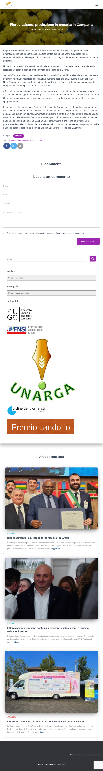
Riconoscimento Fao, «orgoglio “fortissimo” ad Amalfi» (39, 538)
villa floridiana (36, 140)
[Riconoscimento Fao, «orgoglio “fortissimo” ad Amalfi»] (51, 498)
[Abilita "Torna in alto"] (97, 765)
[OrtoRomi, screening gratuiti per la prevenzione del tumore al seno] (51, 682)
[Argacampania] (9, 4)
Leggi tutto (55, 549)
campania (12, 140)
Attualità (18, 136)
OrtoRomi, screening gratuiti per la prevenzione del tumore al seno (45, 721)
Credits (73, 755)
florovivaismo (23, 140)
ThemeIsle (61, 764)
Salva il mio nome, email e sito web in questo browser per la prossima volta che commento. (45, 233)
